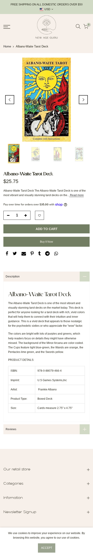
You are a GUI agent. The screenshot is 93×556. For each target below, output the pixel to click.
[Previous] (9, 99)
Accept (46, 547)
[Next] (83, 99)
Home (7, 46)
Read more (76, 195)
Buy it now (46, 241)
